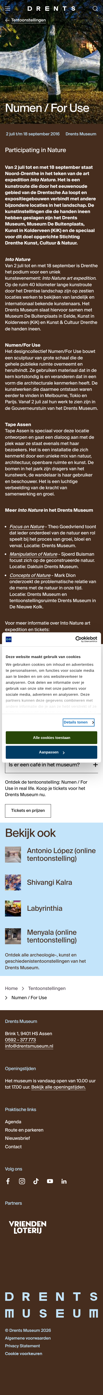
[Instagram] (22, 1181)
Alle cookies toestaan (51, 737)
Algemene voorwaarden (28, 1338)
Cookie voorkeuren (23, 1353)
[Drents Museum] (51, 8)
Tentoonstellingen (47, 988)
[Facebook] (8, 1181)
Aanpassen (48, 752)
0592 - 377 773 (20, 1040)
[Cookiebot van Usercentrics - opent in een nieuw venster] (75, 639)
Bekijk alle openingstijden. (58, 1087)
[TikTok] (36, 1181)
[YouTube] (50, 1181)
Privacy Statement (22, 1346)
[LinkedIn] (64, 1181)
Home (11, 988)
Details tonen (76, 722)
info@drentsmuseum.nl (29, 1046)
